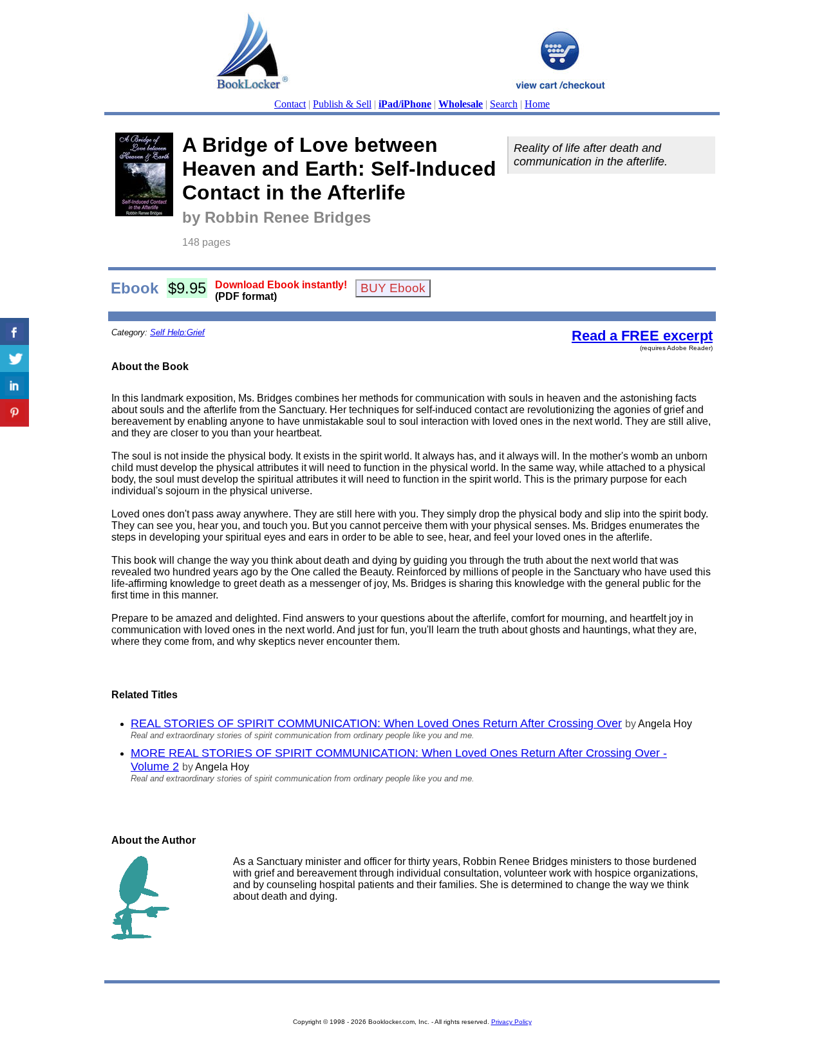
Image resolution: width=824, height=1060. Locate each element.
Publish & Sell (342, 103)
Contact (290, 103)
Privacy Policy (511, 1021)
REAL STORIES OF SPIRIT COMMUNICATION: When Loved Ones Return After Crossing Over (376, 723)
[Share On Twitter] (14, 359)
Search (504, 103)
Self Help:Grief (177, 332)
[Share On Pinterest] (14, 413)
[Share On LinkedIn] (14, 386)
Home (537, 103)
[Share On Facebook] (14, 332)
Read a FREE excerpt (642, 336)
